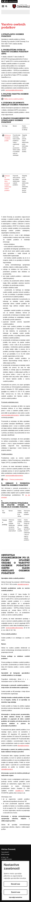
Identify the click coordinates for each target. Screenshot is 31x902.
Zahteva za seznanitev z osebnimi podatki (7, 138)
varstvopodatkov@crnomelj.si (14, 90)
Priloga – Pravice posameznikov (14, 479)
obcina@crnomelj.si (23, 584)
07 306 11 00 (4, 857)
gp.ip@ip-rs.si (19, 790)
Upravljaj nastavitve (15, 897)
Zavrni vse (15, 892)
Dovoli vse (15, 884)
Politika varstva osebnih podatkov (14, 99)
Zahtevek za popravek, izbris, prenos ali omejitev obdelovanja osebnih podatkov (7, 183)
